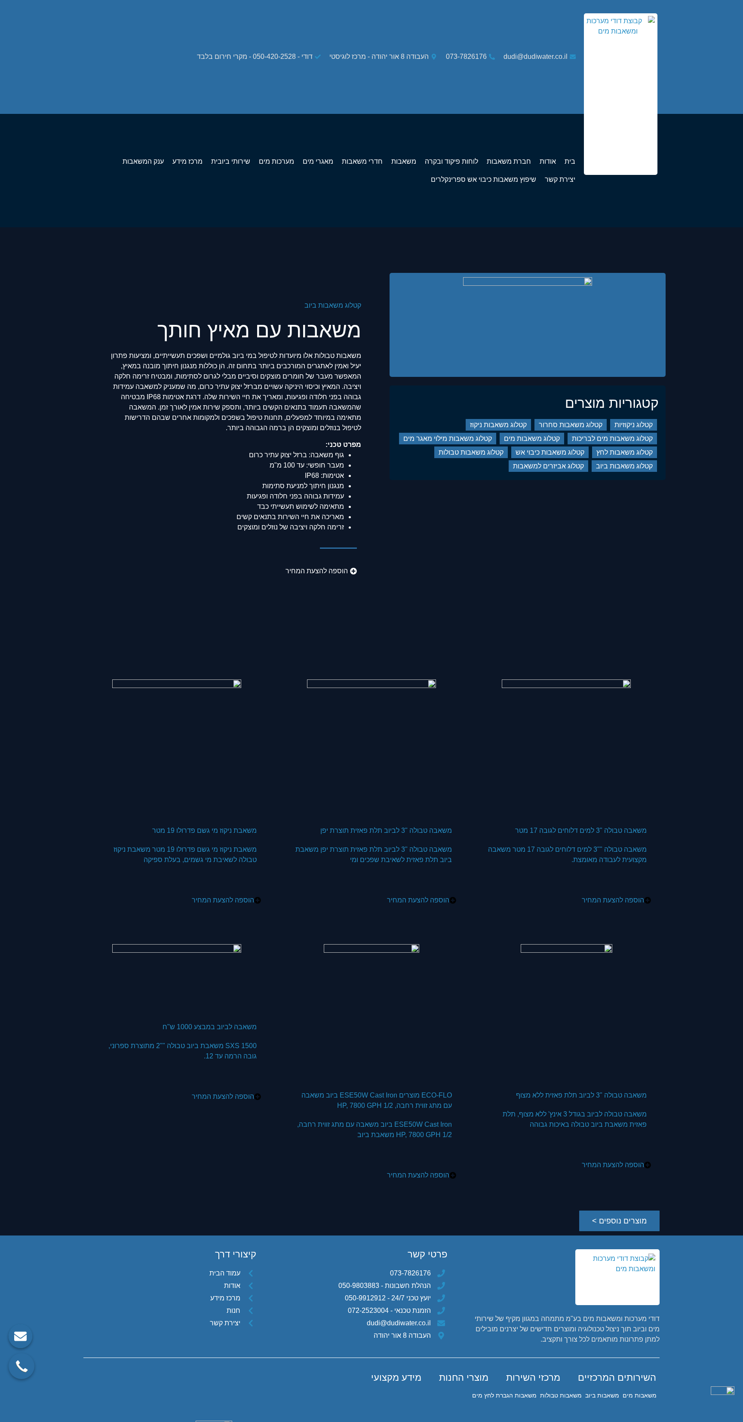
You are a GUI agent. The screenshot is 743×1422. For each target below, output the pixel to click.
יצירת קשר (560, 179)
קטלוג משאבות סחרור (570, 424)
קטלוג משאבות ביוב (332, 305)
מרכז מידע (187, 161)
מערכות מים (276, 161)
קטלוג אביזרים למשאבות (548, 466)
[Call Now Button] (21, 1366)
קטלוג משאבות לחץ (624, 452)
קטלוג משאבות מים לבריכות (612, 438)
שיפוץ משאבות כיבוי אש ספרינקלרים (483, 179)
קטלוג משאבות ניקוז (498, 424)
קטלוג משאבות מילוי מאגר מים (447, 438)
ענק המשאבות (143, 161)
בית (570, 161)
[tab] (617, 1378)
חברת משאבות (509, 161)
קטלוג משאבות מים (532, 438)
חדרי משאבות (362, 161)
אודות (548, 161)
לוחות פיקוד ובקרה (451, 161)
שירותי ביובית (230, 161)
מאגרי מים (318, 161)
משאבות (403, 161)
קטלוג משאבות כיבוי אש (550, 452)
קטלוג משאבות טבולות (471, 452)
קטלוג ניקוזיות (633, 424)
